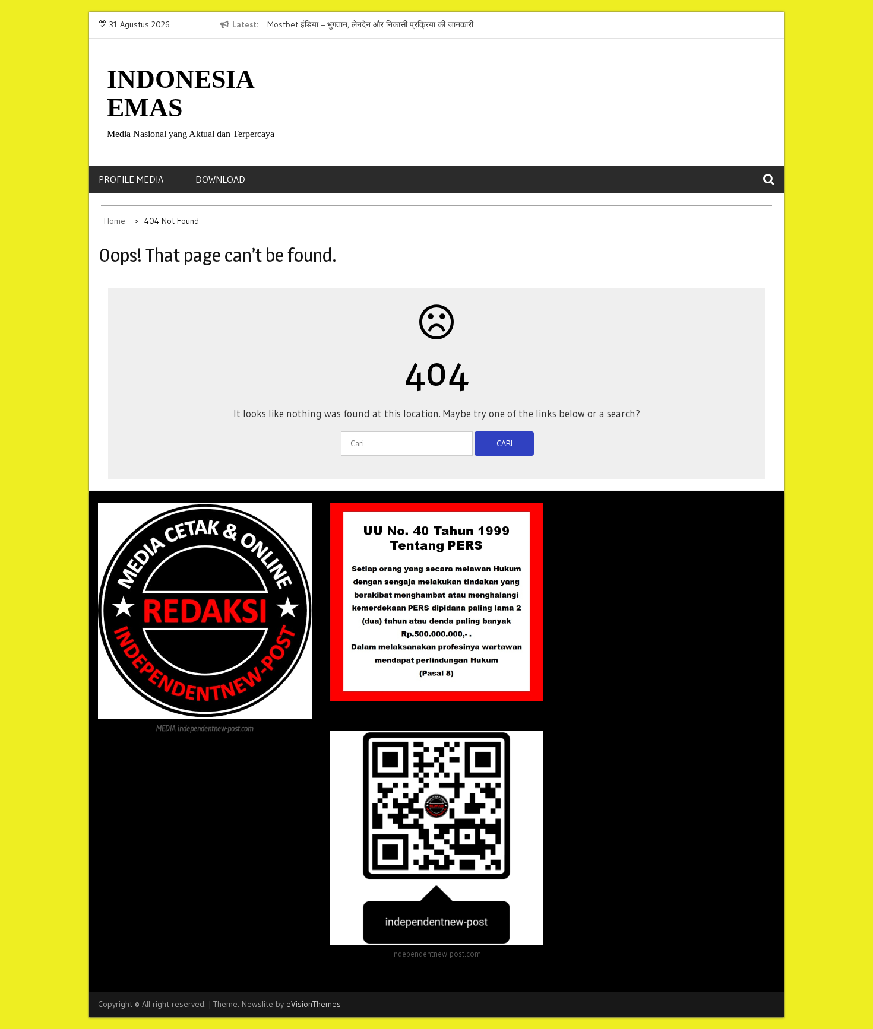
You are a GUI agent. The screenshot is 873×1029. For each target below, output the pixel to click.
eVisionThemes (313, 1004)
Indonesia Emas (180, 93)
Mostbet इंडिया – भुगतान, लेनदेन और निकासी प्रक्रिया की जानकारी (370, 24)
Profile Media (131, 179)
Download (220, 179)
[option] (376, 25)
